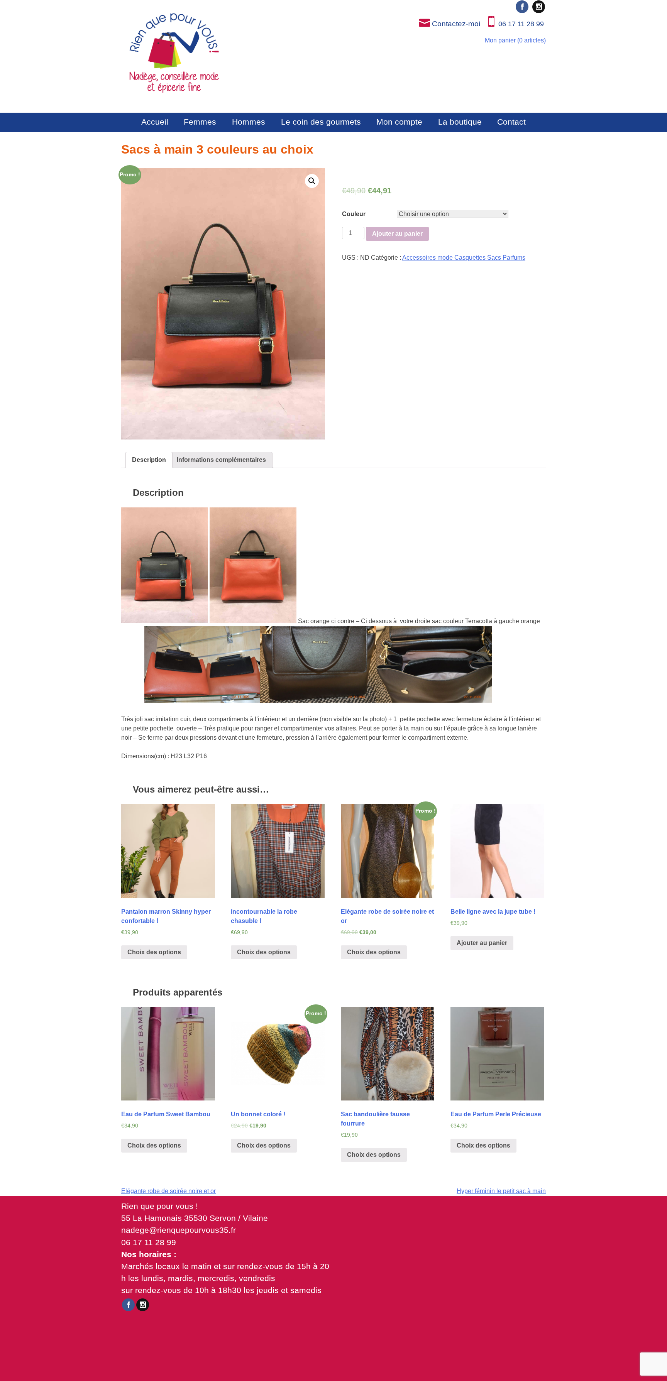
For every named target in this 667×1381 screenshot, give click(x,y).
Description (149, 459)
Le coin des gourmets (321, 121)
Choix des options (154, 952)
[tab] (149, 460)
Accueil (154, 121)
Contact (511, 121)
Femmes (200, 121)
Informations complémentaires (221, 459)
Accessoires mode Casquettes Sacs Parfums (463, 257)
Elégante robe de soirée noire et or (168, 1191)
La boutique (460, 121)
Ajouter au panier (397, 233)
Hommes (248, 121)
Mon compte (399, 121)
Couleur (354, 214)
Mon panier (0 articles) (515, 40)
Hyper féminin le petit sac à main (501, 1191)
